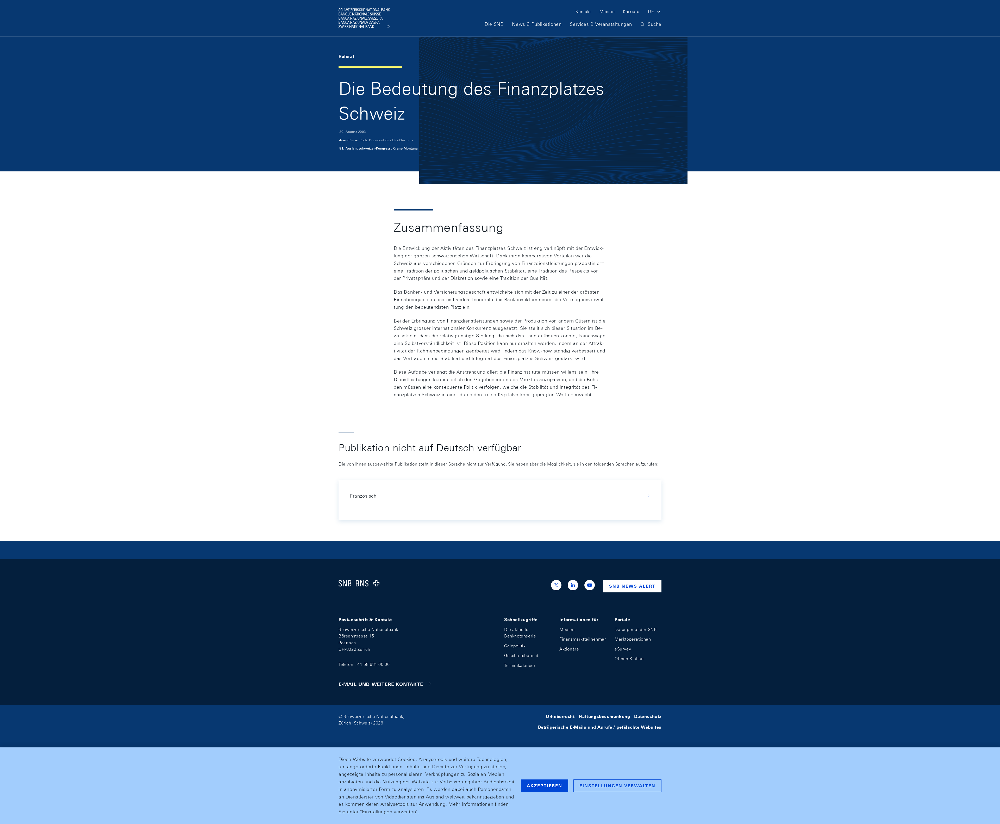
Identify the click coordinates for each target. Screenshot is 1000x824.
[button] (654, 12)
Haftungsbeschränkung (604, 716)
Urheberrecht (560, 716)
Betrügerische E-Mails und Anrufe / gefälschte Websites (599, 727)
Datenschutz (647, 716)
